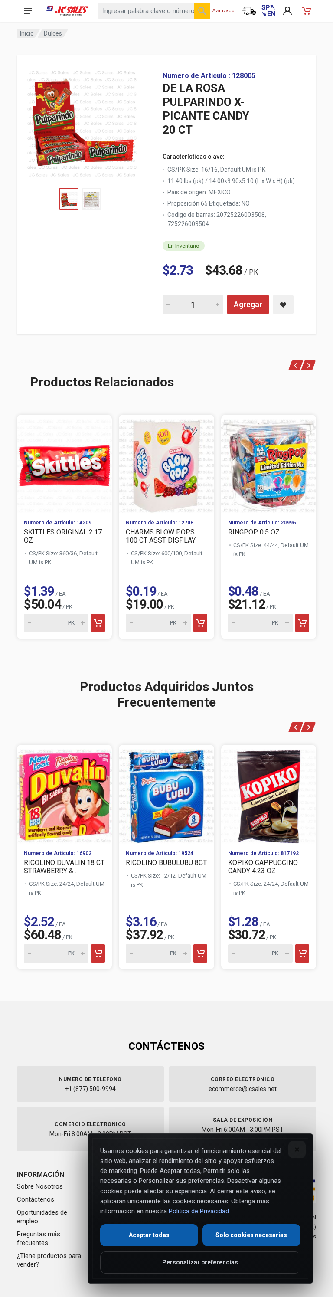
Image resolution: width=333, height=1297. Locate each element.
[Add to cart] (98, 623)
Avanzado (223, 10)
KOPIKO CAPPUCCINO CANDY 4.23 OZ (263, 866)
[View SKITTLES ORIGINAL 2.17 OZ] (64, 463)
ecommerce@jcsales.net (243, 1088)
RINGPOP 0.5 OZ (254, 532)
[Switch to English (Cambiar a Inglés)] (268, 11)
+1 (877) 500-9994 (90, 1088)
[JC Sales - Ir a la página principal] (67, 11)
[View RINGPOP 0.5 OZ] (268, 463)
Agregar (248, 304)
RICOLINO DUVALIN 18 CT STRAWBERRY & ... (64, 866)
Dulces (53, 33)
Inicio (27, 33)
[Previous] (296, 365)
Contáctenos (35, 1199)
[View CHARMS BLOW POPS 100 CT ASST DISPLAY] (166, 463)
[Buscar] (202, 11)
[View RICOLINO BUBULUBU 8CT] (166, 793)
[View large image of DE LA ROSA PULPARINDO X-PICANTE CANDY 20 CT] (82, 121)
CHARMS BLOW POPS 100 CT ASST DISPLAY (161, 536)
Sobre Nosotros (40, 1186)
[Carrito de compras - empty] (306, 11)
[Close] (297, 1149)
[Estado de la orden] (249, 11)
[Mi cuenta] (287, 11)
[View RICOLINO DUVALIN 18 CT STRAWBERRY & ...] (64, 793)
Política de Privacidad (199, 1211)
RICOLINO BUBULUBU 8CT (166, 862)
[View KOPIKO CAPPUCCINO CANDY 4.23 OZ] (268, 793)
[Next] (308, 365)
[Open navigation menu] (28, 11)
